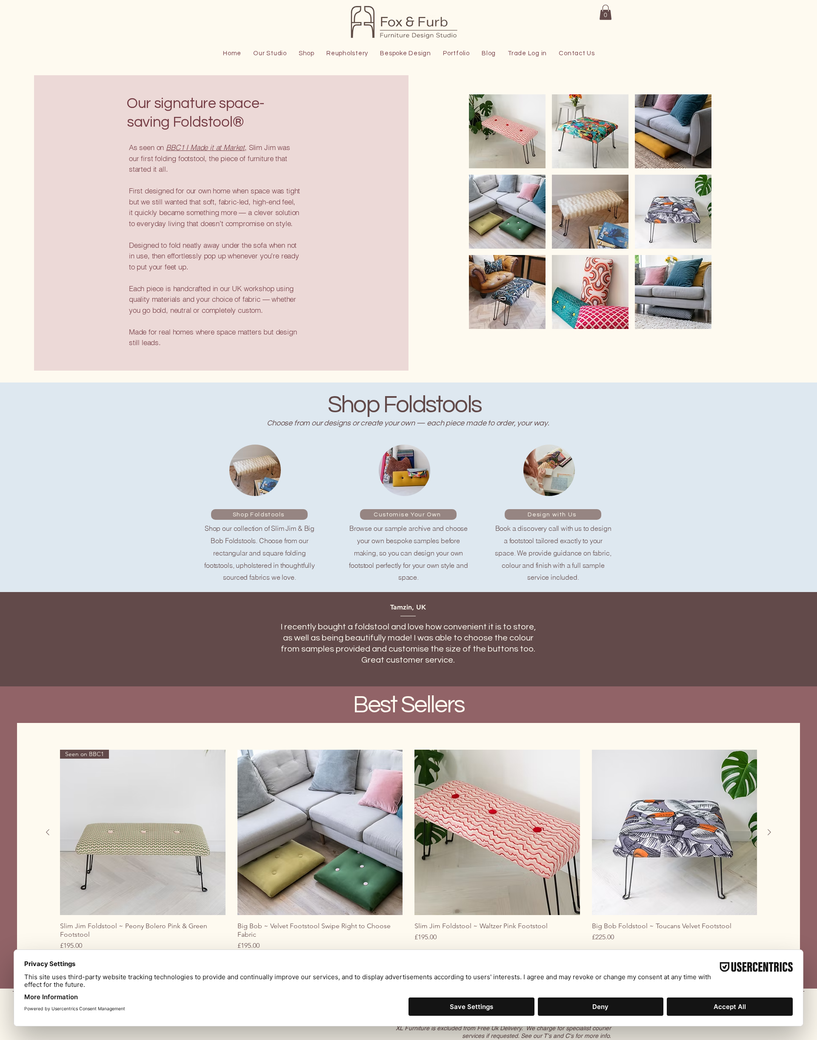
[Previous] (54, 639)
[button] (605, 12)
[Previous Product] (48, 832)
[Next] (763, 639)
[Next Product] (769, 832)
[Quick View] (320, 832)
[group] (408, 850)
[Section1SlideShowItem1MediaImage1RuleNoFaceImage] (409, 665)
